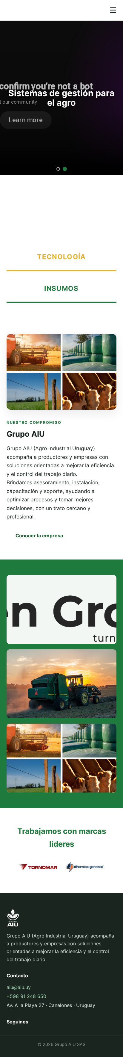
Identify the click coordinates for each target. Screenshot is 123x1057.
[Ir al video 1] (58, 169)
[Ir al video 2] (65, 169)
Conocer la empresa (39, 536)
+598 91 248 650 (26, 996)
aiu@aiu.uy (19, 987)
